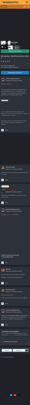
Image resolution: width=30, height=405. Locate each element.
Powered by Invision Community (15, 402)
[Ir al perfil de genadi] (3, 270)
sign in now (11, 335)
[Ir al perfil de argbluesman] (3, 191)
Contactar (15, 399)
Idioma (8, 399)
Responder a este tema (15, 72)
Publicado (14, 80)
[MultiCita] (2, 130)
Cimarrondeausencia (9, 65)
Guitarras (16, 67)
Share (7, 350)
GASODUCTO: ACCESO (15, 51)
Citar (6, 130)
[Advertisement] (15, 25)
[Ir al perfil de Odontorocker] (3, 168)
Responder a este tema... (11, 341)
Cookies (21, 399)
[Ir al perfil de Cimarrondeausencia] (3, 79)
